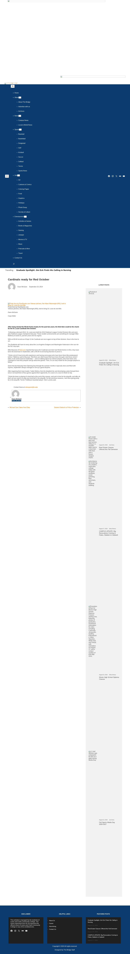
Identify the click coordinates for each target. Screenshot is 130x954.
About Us (52, 920)
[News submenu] (19, 116)
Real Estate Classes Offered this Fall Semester (108, 448)
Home (17, 93)
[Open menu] (7, 176)
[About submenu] (20, 98)
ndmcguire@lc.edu (31, 387)
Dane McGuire (17, 399)
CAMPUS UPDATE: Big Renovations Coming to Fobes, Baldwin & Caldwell (108, 533)
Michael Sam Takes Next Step (20, 407)
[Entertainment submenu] (25, 217)
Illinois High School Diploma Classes (109, 678)
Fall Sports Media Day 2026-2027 (107, 823)
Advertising (52, 926)
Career (51, 923)
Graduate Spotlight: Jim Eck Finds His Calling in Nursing (43, 270)
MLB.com (22, 350)
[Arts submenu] (18, 175)
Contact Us (52, 929)
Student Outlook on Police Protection (66, 407)
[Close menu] (13, 86)
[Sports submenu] (20, 130)
